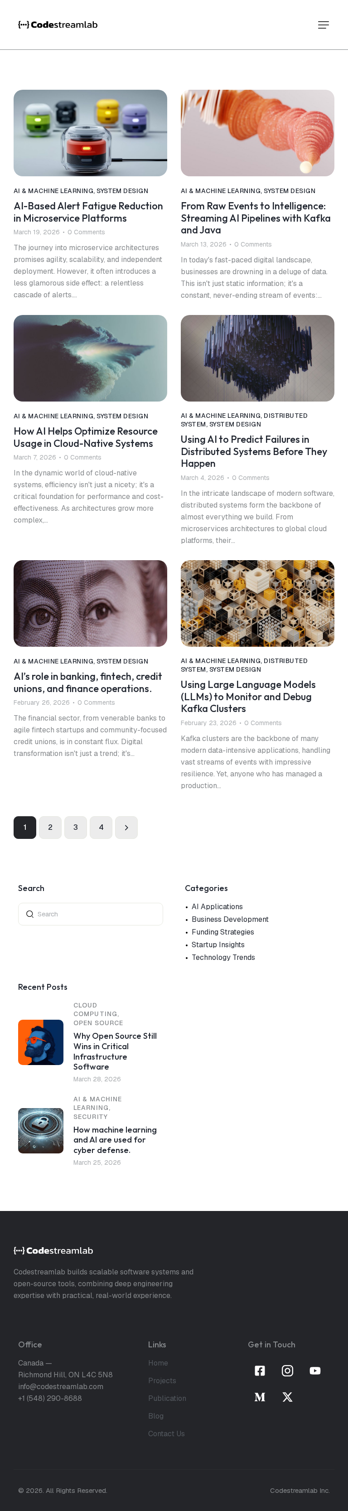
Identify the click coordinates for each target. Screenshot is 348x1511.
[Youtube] (315, 1371)
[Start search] (30, 913)
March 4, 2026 (202, 478)
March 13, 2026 (204, 244)
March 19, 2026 (37, 232)
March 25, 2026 (97, 1162)
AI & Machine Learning (53, 191)
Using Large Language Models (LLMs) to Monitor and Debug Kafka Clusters (248, 696)
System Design (122, 191)
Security (90, 1117)
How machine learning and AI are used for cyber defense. (115, 1140)
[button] (323, 25)
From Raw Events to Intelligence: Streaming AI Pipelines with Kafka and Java (256, 218)
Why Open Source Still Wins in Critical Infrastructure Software (115, 1051)
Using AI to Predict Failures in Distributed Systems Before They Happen (254, 451)
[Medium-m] (260, 1397)
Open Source (98, 1023)
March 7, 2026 (35, 457)
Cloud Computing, (96, 1009)
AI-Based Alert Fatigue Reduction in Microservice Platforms (88, 212)
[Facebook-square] (260, 1371)
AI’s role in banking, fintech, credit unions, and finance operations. (88, 682)
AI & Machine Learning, (97, 1103)
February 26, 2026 (42, 702)
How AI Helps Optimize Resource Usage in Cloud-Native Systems (86, 437)
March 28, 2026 (97, 1079)
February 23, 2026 (209, 723)
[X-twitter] (288, 1397)
